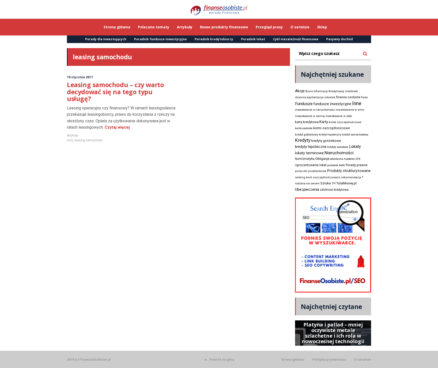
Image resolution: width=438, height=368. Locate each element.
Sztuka (325, 183)
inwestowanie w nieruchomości (315, 109)
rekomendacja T (352, 177)
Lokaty (355, 146)
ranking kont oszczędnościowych (317, 177)
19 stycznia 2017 (80, 77)
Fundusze (304, 103)
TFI (334, 183)
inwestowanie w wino (350, 109)
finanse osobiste (348, 97)
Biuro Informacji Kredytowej (324, 91)
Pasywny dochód (339, 39)
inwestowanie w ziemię (310, 116)
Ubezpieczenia (307, 189)
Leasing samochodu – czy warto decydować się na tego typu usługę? (115, 91)
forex (364, 97)
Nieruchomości (339, 152)
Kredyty (303, 140)
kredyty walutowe (337, 147)
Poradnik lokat (253, 39)
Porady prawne (357, 165)
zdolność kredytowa (334, 189)
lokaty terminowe (309, 153)
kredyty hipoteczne (310, 146)
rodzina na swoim (307, 183)
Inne (70, 140)
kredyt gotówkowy (306, 134)
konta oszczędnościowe (345, 122)
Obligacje (322, 159)
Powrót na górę (222, 359)
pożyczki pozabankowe (310, 171)
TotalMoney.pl (346, 183)
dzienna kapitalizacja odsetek (315, 97)
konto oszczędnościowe (331, 128)
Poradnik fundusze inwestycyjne (160, 39)
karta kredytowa (307, 122)
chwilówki (351, 91)
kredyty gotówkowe (326, 141)
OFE (357, 159)
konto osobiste (304, 128)
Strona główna (292, 359)
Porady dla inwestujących (105, 39)
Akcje (300, 91)
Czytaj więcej (117, 127)
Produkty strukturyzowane (349, 171)
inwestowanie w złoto (338, 116)
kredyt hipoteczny (330, 134)
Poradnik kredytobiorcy (214, 39)
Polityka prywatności (329, 359)
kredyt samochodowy (355, 134)
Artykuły (72, 135)
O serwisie (362, 359)
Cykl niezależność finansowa (295, 39)
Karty (323, 122)
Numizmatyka (305, 159)
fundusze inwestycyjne (332, 104)
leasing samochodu (89, 140)
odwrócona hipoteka (342, 159)
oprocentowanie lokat (310, 165)
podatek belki (336, 165)
